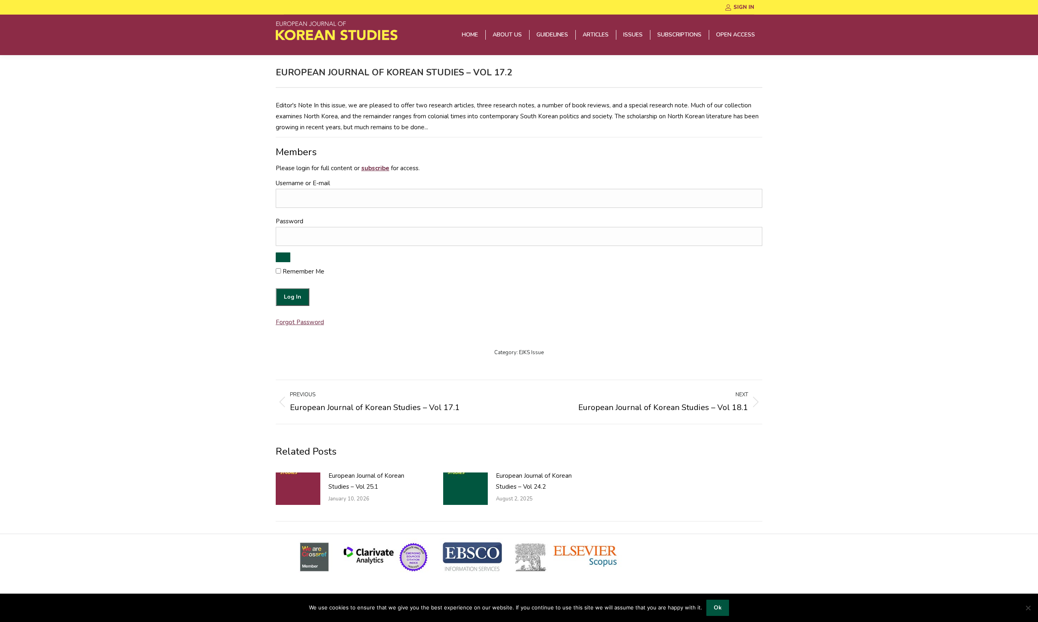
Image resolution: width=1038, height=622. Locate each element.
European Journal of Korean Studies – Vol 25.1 (366, 481)
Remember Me (302, 271)
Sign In (743, 7)
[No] (1028, 608)
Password (289, 221)
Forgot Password (300, 322)
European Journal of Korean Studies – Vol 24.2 (534, 481)
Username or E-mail (303, 183)
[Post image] (298, 488)
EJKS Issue (531, 352)
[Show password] (283, 257)
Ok (718, 607)
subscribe (375, 168)
